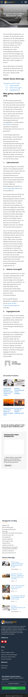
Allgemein (4, 525)
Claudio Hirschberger (16, 363)
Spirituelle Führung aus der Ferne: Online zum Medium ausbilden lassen (8, 412)
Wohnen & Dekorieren (8, 553)
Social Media (5, 537)
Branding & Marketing (8, 529)
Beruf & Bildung (6, 527)
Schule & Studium (7, 535)
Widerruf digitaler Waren (7, 652)
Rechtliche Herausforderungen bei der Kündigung (18, 607)
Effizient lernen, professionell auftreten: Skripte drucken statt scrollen (8, 392)
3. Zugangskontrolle (12, 90)
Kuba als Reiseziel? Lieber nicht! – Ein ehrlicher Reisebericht (18, 587)
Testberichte (5, 543)
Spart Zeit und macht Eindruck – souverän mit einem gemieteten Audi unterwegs (17, 576)
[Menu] (2, 2)
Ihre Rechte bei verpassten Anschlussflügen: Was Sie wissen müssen (18, 597)
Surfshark (8, 124)
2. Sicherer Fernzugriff (13, 88)
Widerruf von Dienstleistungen (9, 654)
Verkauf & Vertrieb (7, 551)
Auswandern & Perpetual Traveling (11, 533)
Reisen (4, 531)
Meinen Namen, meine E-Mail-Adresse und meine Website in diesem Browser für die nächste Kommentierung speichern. (13, 460)
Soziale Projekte (6, 539)
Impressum (4, 668)
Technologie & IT (6, 541)
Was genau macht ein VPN (11, 83)
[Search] (22, 2)
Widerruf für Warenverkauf (8, 657)
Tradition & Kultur (7, 545)
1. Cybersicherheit (12, 85)
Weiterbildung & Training (9, 547)
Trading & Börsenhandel (8, 548)
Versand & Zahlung (6, 659)
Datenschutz (4, 665)
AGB (2, 650)
